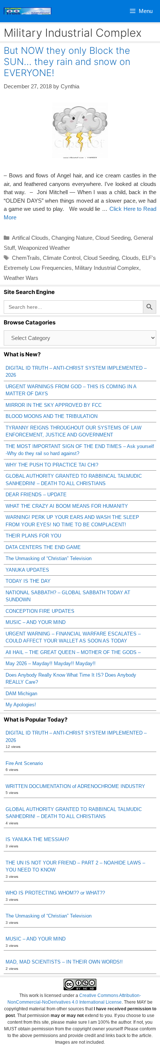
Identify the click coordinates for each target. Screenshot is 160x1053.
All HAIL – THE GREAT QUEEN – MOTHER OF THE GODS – (73, 652)
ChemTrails (26, 258)
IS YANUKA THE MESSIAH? (37, 839)
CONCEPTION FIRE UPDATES (40, 611)
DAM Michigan (21, 693)
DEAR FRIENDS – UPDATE (36, 494)
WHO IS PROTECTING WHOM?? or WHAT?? (55, 893)
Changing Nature (71, 238)
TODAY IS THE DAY (28, 581)
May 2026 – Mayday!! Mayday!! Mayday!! (51, 663)
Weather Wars (21, 278)
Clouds (130, 258)
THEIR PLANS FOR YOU (33, 536)
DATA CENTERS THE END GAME (43, 547)
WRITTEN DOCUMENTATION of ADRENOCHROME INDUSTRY (75, 786)
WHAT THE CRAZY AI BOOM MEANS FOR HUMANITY (67, 506)
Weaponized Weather (44, 248)
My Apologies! (21, 704)
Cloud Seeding (113, 238)
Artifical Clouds (30, 238)
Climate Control (61, 258)
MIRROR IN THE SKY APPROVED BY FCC (54, 405)
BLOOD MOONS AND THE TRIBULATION (51, 416)
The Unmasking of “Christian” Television (49, 558)
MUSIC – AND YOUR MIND (35, 622)
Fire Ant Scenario (24, 763)
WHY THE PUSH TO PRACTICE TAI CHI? (52, 465)
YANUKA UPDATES (27, 570)
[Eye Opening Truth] (27, 11)
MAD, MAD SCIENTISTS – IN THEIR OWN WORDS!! (64, 962)
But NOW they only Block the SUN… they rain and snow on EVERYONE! (67, 61)
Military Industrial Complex (107, 268)
